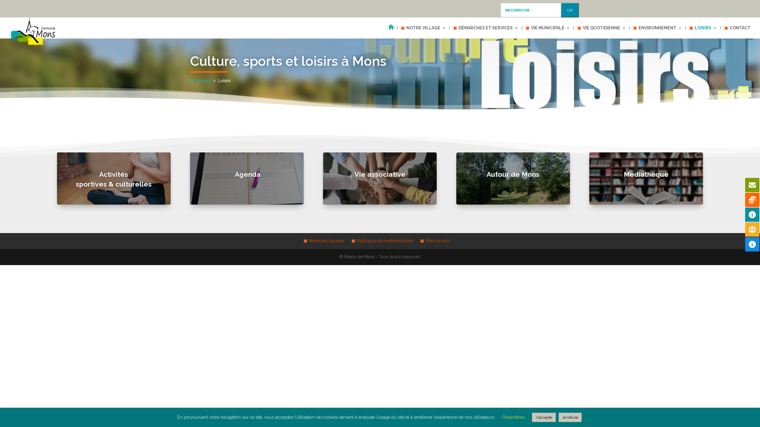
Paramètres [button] (513, 417)
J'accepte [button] (544, 417)
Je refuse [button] (570, 417)
